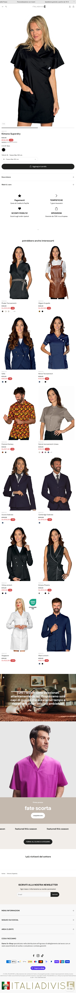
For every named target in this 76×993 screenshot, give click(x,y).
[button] (3, 6)
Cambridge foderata (45, 515)
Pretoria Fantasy (7, 444)
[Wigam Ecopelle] (56, 272)
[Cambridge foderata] (56, 484)
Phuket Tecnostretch (9, 303)
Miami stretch (43, 656)
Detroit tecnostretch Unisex (48, 444)
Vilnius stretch (7, 585)
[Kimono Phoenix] (56, 554)
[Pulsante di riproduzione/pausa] (4, 677)
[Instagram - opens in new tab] (38, 955)
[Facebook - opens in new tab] (33, 955)
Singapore (5, 656)
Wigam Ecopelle (44, 303)
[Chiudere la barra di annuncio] (74, 1)
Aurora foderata (7, 515)
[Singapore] (20, 624)
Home (3, 873)
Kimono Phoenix (44, 585)
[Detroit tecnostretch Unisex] (56, 413)
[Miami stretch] (56, 624)
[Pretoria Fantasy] (20, 413)
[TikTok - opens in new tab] (42, 955)
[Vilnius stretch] (20, 554)
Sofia (3, 374)
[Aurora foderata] (20, 484)
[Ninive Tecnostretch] (56, 343)
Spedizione (4, 142)
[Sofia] (20, 343)
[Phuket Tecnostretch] (20, 272)
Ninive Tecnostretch (45, 374)
